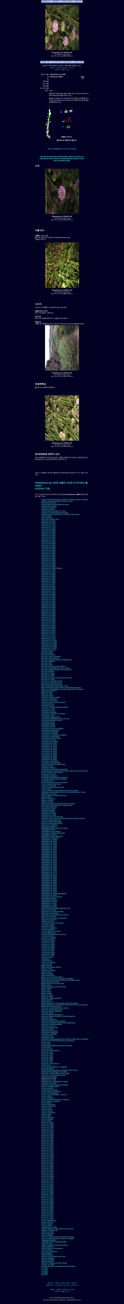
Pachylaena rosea (47, 1036)
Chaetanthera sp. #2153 (49, 748)
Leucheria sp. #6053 (48, 952)
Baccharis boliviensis (48, 655)
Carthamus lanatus (47, 696)
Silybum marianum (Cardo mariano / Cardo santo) (57, 1229)
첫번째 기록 (49, 1285)
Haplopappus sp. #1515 (49, 851)
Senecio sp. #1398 (47, 1140)
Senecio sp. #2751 (47, 1214)
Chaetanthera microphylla (49, 732)
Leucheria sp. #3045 (48, 949)
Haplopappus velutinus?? (49, 900)
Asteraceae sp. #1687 (48, 524)
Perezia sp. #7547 (47, 1062)
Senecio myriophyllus (48, 1112)
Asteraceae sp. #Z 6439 (49, 642)
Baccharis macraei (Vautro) (50, 658)
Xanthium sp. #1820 (47, 1264)
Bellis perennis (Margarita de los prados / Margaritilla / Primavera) (62, 689)
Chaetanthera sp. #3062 (49, 754)
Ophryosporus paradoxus (49, 1031)
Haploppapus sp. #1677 (49, 903)
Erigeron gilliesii (46, 797)
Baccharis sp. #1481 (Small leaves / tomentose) (56, 678)
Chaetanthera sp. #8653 (49, 759)
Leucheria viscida (47, 957)
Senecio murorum (47, 1111)
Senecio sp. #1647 (47, 1173)
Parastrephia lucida (47, 1037)
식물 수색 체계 (66, 1283)
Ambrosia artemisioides (49, 506)
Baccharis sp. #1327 (48, 676)
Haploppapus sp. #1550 (49, 902)
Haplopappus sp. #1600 (49, 866)
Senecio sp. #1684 (47, 1175)
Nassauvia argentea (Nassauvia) (52, 1009)
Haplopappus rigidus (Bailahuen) (52, 836)
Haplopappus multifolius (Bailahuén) (53, 833)
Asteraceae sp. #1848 (48, 542)
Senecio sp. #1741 (47, 1181)
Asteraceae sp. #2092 (48, 596)
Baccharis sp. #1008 (48, 674)
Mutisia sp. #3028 (47, 996)
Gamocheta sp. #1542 (48, 808)
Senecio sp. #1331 (47, 1139)
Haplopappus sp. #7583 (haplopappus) (54, 893)
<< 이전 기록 (57, 1285)
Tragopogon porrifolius (48, 1240)
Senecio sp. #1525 (47, 1150)
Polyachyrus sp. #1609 (48, 1083)
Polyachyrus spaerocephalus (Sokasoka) (54, 1085)
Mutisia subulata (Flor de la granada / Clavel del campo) (59, 1003)
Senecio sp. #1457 (47, 1144)
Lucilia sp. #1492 (46, 964)
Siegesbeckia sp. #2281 (49, 1227)
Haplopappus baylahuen (49, 826)
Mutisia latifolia (46, 985)
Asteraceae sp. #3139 (48, 622)
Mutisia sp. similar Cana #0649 (51, 998)
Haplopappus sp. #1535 (49, 854)
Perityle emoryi (46, 1065)
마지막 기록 (75, 1285)
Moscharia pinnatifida (48, 970)
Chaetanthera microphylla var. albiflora (53, 735)
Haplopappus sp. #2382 (49, 880)
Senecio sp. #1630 (47, 1170)
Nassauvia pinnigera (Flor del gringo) (53, 1021)
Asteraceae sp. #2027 (48, 586)
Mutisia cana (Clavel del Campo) (51, 977)
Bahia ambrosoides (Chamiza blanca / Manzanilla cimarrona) (61, 687)
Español (58, 67)
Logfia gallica (45, 959)
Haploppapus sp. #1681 (49, 906)
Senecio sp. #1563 (47, 1153)
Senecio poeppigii (47, 1119)
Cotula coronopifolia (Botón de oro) (52, 787)
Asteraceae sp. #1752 (48, 526)
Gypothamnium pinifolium (49, 825)
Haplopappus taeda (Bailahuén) (51, 897)
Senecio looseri (46, 1108)
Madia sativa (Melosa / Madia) (51, 967)
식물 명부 (57, 1283)
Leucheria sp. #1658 (48, 946)
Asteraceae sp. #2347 (48, 601)
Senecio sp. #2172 (47, 1197)
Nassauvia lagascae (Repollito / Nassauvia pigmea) (58, 1016)
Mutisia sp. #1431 (47, 995)
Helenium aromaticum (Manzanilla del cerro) (55, 908)
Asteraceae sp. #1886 (48, 563)
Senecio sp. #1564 (47, 1155)
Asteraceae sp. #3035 (48, 614)
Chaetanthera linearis (48, 727)
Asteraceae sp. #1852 (48, 548)
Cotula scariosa (46, 789)
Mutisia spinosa (46, 1001)
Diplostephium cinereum (49, 794)
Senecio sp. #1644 (47, 1171)
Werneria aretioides (47, 1258)
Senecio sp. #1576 (47, 1160)
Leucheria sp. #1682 (48, 947)
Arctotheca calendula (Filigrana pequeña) (54, 512)
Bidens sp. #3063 (47, 694)
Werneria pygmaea (47, 1261)
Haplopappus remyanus (49, 835)
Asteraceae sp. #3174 (48, 635)
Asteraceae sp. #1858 (48, 550)
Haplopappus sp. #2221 (49, 879)
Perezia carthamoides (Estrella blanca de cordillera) (58, 1041)
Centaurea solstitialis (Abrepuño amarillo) (54, 707)
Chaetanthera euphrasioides (50, 717)
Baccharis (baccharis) (48, 650)
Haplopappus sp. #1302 (49, 843)
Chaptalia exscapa (47, 766)
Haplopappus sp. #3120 (49, 885)
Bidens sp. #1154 (47, 692)
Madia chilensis (46, 965)
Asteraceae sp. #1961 (48, 573)
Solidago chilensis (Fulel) (49, 1230)
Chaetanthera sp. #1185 (49, 743)
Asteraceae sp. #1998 (48, 583)
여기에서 (78, 472)
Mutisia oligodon (46, 988)
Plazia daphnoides (47, 1068)
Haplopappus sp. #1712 (49, 874)
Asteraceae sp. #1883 (48, 558)
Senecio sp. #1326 (47, 1137)
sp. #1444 (44, 1268)
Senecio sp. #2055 (47, 1193)
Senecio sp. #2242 (47, 1211)
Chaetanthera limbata (48, 725)
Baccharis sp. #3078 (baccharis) (51, 681)
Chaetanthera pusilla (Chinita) (51, 738)
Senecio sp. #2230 (47, 1204)
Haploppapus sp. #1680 (49, 905)
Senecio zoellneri (47, 1225)
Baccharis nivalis (46, 664)
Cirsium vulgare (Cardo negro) (51, 784)
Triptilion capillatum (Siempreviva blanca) (54, 1245)
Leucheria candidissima (49, 928)
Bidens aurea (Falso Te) (49, 691)
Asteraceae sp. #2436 (48, 609)
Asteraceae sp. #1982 (48, 576)
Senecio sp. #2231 (47, 1206)
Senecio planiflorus (47, 1117)
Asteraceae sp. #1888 (48, 565)
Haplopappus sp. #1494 (49, 849)
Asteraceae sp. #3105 (48, 619)
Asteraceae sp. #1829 (48, 530)
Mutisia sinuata (46, 991)
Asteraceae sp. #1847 (48, 540)
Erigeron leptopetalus (48, 799)
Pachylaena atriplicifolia (49, 1034)
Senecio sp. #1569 (47, 1157)
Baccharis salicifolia (47, 671)
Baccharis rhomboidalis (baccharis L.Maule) (55, 668)
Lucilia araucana (46, 960)
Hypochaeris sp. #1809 (48, 910)
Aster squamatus (46, 517)
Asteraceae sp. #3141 (48, 624)
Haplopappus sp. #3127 (49, 887)
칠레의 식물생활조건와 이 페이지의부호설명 (62, 149)
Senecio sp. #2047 (47, 1189)
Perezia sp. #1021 (47, 1052)
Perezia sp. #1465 (47, 1054)
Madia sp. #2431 (46, 969)
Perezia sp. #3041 (47, 1060)
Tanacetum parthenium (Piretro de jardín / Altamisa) (57, 1237)
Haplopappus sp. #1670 (49, 872)
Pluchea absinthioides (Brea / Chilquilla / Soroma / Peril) (59, 1070)
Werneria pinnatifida (47, 1260)
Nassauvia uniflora (47, 1029)
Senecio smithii (46, 1121)
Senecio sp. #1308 (47, 1135)
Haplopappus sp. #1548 (49, 857)
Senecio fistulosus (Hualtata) (50, 1101)
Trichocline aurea (47, 1243)
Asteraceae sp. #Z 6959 (49, 643)
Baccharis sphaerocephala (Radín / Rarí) (54, 686)
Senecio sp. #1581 (47, 1163)
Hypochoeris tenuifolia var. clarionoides (54, 918)
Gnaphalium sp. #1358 (48, 813)
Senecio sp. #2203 (47, 1202)
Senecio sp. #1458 (47, 1145)
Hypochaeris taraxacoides (49, 913)
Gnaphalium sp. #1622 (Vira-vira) (52, 817)
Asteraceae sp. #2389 (48, 604)
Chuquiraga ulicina (47, 781)
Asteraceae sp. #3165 (48, 629)
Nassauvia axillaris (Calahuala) (51, 1011)
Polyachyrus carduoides (49, 1076)
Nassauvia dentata (47, 1013)
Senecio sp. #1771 (47, 1129)
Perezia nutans (46, 1044)
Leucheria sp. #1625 (48, 941)
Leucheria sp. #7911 (47, 955)
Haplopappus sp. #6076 (49, 890)
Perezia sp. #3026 (47, 1058)
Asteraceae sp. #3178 (48, 638)
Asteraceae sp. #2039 (48, 588)
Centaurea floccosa (47, 704)
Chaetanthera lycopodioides (50, 730)
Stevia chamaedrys (47, 1233)
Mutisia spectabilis (47, 1000)
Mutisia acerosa (46, 972)
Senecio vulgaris (46, 1224)
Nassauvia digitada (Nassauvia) (51, 1014)
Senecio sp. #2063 (47, 1194)
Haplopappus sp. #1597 (49, 862)
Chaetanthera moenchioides (50, 736)
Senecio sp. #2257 (47, 1212)
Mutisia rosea (45, 990)
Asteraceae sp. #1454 (48, 522)
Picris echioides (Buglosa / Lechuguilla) (54, 1067)
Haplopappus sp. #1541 (49, 856)
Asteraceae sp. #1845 (48, 539)
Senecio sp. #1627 (47, 1168)
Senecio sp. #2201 (47, 1201)
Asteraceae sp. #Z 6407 (49, 640)
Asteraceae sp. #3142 (48, 625)
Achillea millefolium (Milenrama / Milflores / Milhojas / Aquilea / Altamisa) (64, 499)
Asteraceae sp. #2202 (48, 599)
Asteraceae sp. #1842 (48, 534)
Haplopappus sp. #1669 (49, 870)
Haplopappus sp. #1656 (49, 869)
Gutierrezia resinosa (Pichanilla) (51, 823)
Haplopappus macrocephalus (50, 831)
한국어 (57, 69)
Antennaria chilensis (48, 509)
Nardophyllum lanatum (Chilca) (51, 1006)
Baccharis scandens (47, 673)
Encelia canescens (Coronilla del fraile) (54, 795)
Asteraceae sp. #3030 (48, 612)
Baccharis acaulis (47, 651)
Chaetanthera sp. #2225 (49, 750)
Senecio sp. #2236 (47, 1209)
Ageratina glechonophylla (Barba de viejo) (55, 504)
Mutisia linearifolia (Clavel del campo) (53, 987)
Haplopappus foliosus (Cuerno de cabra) (54, 828)
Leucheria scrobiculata (48, 938)
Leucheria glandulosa (48, 933)
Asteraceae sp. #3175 (48, 637)
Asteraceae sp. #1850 (48, 545)
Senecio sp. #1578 (47, 1161)
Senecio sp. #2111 (47, 1196)
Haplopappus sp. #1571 (49, 859)
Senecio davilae (46, 1096)
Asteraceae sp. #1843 (48, 535)
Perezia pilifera (46, 1047)
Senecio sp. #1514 (47, 1148)
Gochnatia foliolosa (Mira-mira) (51, 820)
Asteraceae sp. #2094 (48, 597)
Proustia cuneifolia (47, 1088)
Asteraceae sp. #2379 (48, 602)
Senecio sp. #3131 (47, 1217)
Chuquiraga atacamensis (49, 776)
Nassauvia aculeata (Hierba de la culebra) (55, 1008)
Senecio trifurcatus (47, 1222)
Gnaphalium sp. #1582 (48, 815)
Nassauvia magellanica (49, 1019)
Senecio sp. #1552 (47, 1126)
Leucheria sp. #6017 (48, 951)
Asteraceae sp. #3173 (48, 633)
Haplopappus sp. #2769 (49, 882)
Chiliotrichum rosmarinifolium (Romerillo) (54, 769)
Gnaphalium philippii (48, 812)
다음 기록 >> (66, 1285)
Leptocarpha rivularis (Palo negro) (52, 923)
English (52, 67)
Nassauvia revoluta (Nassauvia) (51, 1024)
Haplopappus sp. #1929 (49, 875)
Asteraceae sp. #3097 (48, 617)
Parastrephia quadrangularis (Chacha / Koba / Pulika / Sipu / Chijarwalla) (64, 1039)
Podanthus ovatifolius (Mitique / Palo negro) (55, 1073)
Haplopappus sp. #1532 (49, 852)
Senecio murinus (46, 1109)
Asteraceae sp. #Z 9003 (49, 648)
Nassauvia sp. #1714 (48, 1026)
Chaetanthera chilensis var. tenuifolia (53, 714)
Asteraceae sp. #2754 (48, 611)
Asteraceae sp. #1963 (48, 575)
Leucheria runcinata (47, 936)
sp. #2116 (44, 1271)
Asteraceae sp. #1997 (48, 581)
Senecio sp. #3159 (47, 1219)
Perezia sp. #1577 (47, 1055)
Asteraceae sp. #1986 (48, 579)
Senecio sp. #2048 (47, 1191)
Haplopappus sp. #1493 (49, 848)
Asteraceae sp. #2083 (48, 594)
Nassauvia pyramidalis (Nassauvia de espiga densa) (58, 1023)
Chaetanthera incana (48, 722)
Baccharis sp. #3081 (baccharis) (51, 684)
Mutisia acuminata (47, 973)
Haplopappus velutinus (48, 898)
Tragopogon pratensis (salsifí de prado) (54, 1242)
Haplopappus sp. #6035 (49, 888)
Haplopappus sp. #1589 (49, 861)
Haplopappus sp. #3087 (49, 884)
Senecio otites (46, 1116)
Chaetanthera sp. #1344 (49, 745)
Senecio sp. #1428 (47, 1124)
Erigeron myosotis (47, 800)
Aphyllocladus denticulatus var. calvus (53, 511)
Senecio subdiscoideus (48, 1220)
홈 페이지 (50, 1283)
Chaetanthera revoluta (48, 740)
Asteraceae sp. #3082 (48, 615)
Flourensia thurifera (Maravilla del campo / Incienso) (58, 803)
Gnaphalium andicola (48, 810)
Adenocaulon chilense (48, 503)
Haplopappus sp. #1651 (49, 867)
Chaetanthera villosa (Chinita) (51, 763)
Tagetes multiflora (47, 1235)
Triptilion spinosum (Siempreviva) (52, 1248)
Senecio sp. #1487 (47, 1147)
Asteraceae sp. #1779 (48, 527)
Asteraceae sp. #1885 (48, 561)
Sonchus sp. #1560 (47, 1232)
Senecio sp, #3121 (47, 1122)
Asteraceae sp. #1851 (48, 547)
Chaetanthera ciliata (47, 715)
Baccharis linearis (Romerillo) (50, 656)
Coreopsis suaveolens (48, 785)
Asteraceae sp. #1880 (48, 553)
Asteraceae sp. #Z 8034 (49, 647)
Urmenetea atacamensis (49, 1251)
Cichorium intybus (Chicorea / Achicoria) (54, 782)
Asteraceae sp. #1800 (48, 529)
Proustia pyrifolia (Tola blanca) (51, 1091)
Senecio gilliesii (46, 1103)
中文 (67, 69)
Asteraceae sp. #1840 (48, 532)
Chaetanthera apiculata (48, 712)
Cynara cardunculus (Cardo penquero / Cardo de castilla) (59, 790)
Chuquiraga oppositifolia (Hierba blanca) (54, 777)
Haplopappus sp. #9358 (49, 895)
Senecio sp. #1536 (47, 1152)
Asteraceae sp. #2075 (48, 593)
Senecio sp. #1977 (47, 1183)
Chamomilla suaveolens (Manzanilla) (53, 764)
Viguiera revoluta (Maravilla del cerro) (53, 1256)
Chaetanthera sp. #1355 (49, 746)
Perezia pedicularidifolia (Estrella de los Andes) (56, 1045)
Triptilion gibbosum (47, 1247)
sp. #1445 (44, 1269)
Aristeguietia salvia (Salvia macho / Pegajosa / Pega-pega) (60, 514)
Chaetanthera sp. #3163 (49, 756)
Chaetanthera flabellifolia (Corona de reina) (55, 718)
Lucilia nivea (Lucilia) (48, 962)
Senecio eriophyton (47, 1098)
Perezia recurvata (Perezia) (50, 1050)
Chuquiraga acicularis (48, 774)
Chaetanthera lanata (48, 723)
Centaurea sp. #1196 (48, 709)
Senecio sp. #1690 (47, 1127)
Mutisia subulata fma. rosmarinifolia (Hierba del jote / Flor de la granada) (64, 1005)
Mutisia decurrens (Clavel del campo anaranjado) (57, 978)
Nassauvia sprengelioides (49, 1027)
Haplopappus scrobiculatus (50, 838)
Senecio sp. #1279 (47, 1134)
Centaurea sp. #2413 (48, 710)
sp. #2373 (44, 1274)
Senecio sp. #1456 (47, 1142)
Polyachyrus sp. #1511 (48, 1080)
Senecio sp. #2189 (47, 1199)
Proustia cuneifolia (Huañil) (50, 1086)
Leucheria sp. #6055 (48, 954)
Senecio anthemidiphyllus (49, 1093)
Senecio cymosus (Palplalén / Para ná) (53, 1094)
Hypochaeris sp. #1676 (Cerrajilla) (52, 911)
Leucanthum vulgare (48, 924)
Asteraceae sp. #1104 (48, 521)
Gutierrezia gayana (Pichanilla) (51, 821)
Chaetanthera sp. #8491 (49, 758)
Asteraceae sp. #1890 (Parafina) (51, 568)
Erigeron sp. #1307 (47, 802)
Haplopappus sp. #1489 (49, 846)
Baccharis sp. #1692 (48, 679)
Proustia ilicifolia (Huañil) (49, 1090)
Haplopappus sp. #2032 (49, 877)
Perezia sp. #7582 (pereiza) (50, 1063)
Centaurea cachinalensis (49, 700)
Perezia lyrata (45, 1042)
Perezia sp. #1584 (47, 1057)
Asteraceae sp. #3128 (48, 620)
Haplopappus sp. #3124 (49, 841)
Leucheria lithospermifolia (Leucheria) (53, 934)
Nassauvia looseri (47, 1018)
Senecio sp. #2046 (47, 1188)
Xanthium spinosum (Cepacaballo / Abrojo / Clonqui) (58, 1266)
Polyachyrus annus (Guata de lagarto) (53, 1075)
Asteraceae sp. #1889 (48, 566)
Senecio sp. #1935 (47, 1130)
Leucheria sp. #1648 (48, 944)
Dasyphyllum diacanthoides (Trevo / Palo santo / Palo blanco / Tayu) (63, 792)
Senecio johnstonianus (48, 1106)
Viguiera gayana (46, 1253)
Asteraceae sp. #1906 (48, 570)
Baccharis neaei (46, 663)
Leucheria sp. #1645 (48, 942)
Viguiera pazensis (47, 1255)
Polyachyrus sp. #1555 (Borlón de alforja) (54, 1081)
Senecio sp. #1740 (47, 1179)
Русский (71, 67)
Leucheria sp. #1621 (48, 939)
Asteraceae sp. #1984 (48, 578)
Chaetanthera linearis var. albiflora (52, 728)
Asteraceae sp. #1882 (48, 557)
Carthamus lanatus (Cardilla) (50, 697)
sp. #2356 (44, 1273)
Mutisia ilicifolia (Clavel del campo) (52, 983)
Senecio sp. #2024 (47, 1184)
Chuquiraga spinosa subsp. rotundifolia (54, 779)
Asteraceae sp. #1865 (48, 552)
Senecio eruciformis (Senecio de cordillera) (55, 1099)
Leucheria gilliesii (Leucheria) (50, 931)
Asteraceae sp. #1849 (48, 544)
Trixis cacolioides (47, 1250)
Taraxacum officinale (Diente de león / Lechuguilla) (57, 1238)
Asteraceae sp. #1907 (48, 571)
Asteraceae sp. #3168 (48, 632)
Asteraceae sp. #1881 (48, 555)
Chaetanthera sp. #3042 (49, 753)
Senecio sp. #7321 (47, 1132)
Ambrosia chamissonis (48, 508)
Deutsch (65, 67)
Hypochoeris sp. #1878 (48, 916)
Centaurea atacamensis (49, 699)
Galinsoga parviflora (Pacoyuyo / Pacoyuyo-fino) (56, 805)
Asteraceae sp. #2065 (48, 589)
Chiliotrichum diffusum (48, 767)
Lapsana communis (47, 921)
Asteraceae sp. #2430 (48, 607)
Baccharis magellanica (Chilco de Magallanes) (56, 660)
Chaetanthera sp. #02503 (49, 741)
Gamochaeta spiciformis (49, 807)
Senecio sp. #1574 (47, 1158)
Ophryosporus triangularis (49, 1032)
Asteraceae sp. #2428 (48, 606)
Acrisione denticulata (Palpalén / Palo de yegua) (56, 501)
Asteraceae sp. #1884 (48, 560)
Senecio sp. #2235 (47, 1207)
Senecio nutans (46, 1114)
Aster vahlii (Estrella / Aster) (50, 519)
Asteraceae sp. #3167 (48, 630)
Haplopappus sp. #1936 (49, 839)
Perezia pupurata (46, 1049)
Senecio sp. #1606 (47, 1166)
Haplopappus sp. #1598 (49, 864)
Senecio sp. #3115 (47, 1215)
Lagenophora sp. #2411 (49, 920)
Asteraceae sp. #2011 (48, 584)
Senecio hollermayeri (48, 1104)
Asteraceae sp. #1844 (48, 537)
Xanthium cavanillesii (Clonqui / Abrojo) (54, 1263)
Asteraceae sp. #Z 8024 (49, 645)
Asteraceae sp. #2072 (48, 591)
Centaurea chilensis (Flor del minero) (53, 702)
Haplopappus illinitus (48, 830)
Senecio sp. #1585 (47, 1165)
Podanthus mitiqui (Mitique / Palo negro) (54, 1072)
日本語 (62, 69)
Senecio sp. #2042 (47, 1186)
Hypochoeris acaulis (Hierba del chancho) (54, 915)
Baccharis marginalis (48, 661)
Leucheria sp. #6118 (47, 926)
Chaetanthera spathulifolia (49, 761)
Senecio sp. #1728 (47, 1178)
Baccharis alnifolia (47, 653)
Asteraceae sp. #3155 (48, 627)
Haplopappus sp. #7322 (49, 892)
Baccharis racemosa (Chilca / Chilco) (53, 666)
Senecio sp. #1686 (47, 1176)
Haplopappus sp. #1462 (49, 844)
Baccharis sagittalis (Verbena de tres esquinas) (56, 669)
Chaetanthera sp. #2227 (49, 751)
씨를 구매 (73, 1283)
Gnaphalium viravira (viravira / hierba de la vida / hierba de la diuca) (63, 818)
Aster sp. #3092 (46, 516)
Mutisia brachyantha (47, 975)
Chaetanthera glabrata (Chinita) (51, 720)
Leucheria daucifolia (47, 929)
